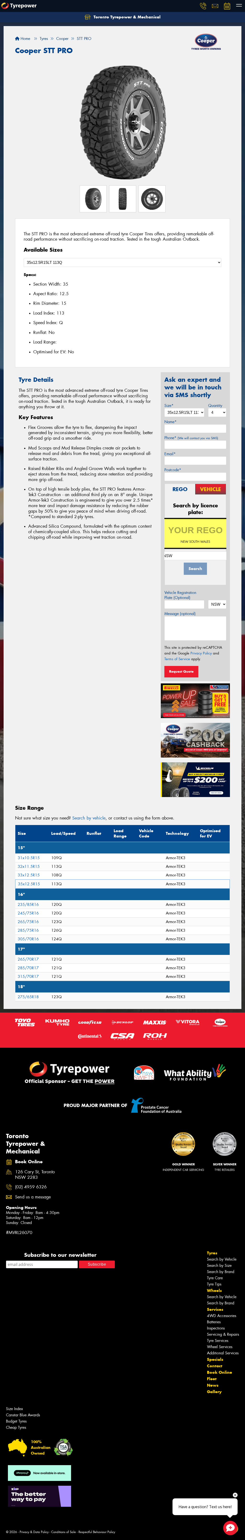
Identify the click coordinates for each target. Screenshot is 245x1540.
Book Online (219, 1372)
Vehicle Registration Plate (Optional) (180, 595)
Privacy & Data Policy (34, 1532)
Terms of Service (177, 659)
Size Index (14, 1408)
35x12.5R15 (29, 883)
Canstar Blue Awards (23, 1415)
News (212, 1385)
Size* (168, 405)
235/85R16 (28, 904)
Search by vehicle (89, 818)
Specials (215, 1359)
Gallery (214, 1391)
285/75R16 (28, 930)
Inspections (216, 1328)
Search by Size (219, 1265)
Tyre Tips (214, 1284)
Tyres (212, 1253)
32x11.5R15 (29, 866)
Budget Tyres (16, 1421)
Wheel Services (219, 1346)
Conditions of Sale (63, 1532)
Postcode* (172, 469)
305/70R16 (28, 939)
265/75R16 (28, 921)
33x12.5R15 (29, 875)
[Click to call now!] (203, 6)
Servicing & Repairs (223, 1334)
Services (215, 1309)
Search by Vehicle (221, 1259)
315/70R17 (28, 976)
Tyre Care (215, 1277)
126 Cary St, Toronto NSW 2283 (35, 1174)
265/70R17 (28, 959)
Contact (214, 1365)
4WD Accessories (221, 1315)
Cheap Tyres (16, 1427)
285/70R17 (28, 967)
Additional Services (223, 1353)
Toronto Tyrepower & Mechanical (126, 17)
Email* (170, 453)
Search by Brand (220, 1271)
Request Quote (181, 671)
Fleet (212, 1378)
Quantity (215, 405)
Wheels (214, 1290)
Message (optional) (180, 613)
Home (24, 38)
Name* (170, 421)
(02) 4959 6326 (31, 1187)
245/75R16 (28, 913)
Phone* (191, 437)
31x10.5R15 (29, 857)
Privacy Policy (201, 653)
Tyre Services (217, 1340)
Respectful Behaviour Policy (96, 1532)
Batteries (214, 1321)
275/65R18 (28, 996)
